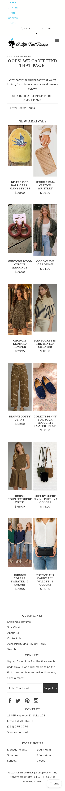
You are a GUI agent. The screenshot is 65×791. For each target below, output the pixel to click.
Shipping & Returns (19, 621)
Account (47, 28)
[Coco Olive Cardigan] (45, 254)
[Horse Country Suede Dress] (20, 489)
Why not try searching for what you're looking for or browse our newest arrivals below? (32, 84)
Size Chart (13, 627)
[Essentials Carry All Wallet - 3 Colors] (45, 568)
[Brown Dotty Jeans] (20, 410)
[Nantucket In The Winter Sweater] (45, 330)
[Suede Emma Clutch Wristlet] (45, 175)
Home (10, 56)
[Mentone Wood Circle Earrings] (20, 252)
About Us (13, 632)
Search (28, 28)
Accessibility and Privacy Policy (26, 643)
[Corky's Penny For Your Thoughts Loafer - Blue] (45, 409)
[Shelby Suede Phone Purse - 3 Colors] (45, 489)
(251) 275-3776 (17, 777)
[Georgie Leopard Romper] (20, 333)
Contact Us (14, 638)
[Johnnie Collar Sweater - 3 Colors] (20, 566)
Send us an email (17, 732)
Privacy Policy (50, 772)
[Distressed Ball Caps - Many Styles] (20, 165)
